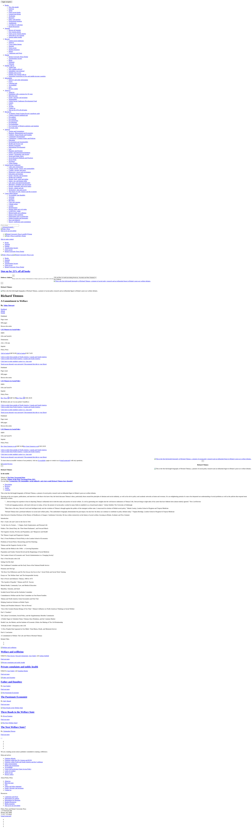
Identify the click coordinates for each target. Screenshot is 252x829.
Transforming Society (15, 58)
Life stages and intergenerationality (19, 183)
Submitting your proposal (16, 71)
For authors (12, 117)
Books (7, 242)
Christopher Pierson (9, 731)
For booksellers (13, 124)
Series (10, 10)
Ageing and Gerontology (16, 131)
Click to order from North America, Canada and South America (20, 358)
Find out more (5, 659)
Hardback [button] (4, 309)
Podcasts (11, 64)
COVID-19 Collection (16, 25)
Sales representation (11, 764)
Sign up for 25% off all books (18, 110)
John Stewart (9, 305)
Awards (11, 106)
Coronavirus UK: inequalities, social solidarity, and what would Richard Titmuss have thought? (41, 481)
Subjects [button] (7, 129)
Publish (7, 246)
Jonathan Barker (23, 671)
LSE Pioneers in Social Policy (10, 329)
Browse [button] (7, 39)
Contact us (12, 108)
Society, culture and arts (16, 188)
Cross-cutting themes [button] (11, 193)
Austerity (11, 199)
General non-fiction (15, 14)
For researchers (13, 120)
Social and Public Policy (16, 156)
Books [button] (7, 5)
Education (12, 140)
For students (12, 119)
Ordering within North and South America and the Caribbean (24, 762)
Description (8, 484)
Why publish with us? (15, 69)
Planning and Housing (16, 151)
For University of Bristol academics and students (24, 126)
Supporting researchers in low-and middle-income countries (27, 76)
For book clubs (13, 128)
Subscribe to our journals (16, 35)
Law (10, 149)
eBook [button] (3, 311)
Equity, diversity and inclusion (18, 97)
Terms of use (9, 772)
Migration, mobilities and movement (20, 184)
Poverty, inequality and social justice (20, 186)
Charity (11, 103)
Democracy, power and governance (20, 172)
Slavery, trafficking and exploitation (20, 222)
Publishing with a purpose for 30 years (21, 94)
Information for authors (12, 798)
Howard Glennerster (21, 656)
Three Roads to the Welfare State (17, 712)
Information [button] (8, 78)
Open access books (15, 12)
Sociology (12, 161)
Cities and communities (16, 167)
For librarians (13, 122)
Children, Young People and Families (20, 135)
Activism (11, 197)
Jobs (10, 87)
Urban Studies (13, 163)
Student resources (14, 49)
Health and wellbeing (15, 177)
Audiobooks (12, 23)
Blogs (10, 60)
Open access (12, 48)
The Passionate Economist (14, 697)
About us (11, 92)
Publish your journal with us (17, 74)
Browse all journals (15, 30)
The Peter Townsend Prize (16, 477)
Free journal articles (15, 32)
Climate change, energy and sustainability (21, 168)
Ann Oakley (32, 656)
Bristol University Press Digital (18, 57)
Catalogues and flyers (15, 53)
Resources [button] (8, 112)
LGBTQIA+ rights (14, 211)
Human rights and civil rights (18, 209)
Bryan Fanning (7, 716)
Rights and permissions (12, 765)
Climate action (13, 204)
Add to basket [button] (5, 353)
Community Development (17, 136)
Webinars (11, 62)
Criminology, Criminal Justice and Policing (22, 138)
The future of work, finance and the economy (23, 191)
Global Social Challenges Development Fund (23, 101)
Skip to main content (7, 239)
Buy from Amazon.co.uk (8, 446)
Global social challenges (16, 41)
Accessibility (13, 85)
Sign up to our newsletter (8, 231)
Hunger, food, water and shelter (18, 179)
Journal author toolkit (15, 37)
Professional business (15, 21)
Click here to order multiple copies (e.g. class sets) (16, 361)
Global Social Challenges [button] (12, 165)
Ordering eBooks (10, 758)
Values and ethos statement (13, 786)
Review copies (13, 89)
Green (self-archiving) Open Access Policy (18, 769)
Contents (7, 490)
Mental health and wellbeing (17, 213)
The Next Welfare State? (13, 727)
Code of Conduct (10, 771)
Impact (11, 51)
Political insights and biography (18, 218)
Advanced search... (8, 227)
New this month (14, 7)
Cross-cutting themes (15, 44)
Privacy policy (9, 774)
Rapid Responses (14, 26)
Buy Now (5, 398)
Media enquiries (10, 804)
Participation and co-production (18, 216)
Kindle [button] (3, 313)
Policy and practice (14, 19)
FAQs (10, 81)
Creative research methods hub (18, 115)
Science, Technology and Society (19, 154)
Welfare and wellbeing (12, 651)
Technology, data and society (18, 190)
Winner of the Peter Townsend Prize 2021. (21, 479)
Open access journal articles (17, 34)
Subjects (11, 9)
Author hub (12, 67)
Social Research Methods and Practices (21, 158)
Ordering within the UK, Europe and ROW (18, 760)
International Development (17, 147)
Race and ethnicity (14, 220)
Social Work (12, 160)
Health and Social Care (16, 144)
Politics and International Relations (19, 152)
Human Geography (15, 145)
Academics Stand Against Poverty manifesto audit (24, 113)
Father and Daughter (11, 682)
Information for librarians (12, 800)
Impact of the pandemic (16, 215)
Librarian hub (13, 83)
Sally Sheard (7, 701)
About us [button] (7, 90)
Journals (11, 46)
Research (11, 18)
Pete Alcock (11, 656)
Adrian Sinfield (44, 656)
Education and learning (16, 174)
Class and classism (14, 202)
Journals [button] (7, 28)
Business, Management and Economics (21, 133)
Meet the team (13, 96)
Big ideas (11, 200)
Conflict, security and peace (17, 170)
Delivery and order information (18, 80)
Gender (11, 206)
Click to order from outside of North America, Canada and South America (24, 357)
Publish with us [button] (9, 65)
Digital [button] (7, 55)
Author (7, 488)
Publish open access (15, 73)
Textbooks (12, 16)
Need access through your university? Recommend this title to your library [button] (24, 364)
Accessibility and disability (17, 195)
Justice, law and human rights (18, 181)
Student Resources (10, 802)
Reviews (7, 486)
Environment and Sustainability (18, 142)
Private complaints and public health (19, 666)
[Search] (1, 227)
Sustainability (13, 99)
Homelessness (13, 207)
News (10, 104)
